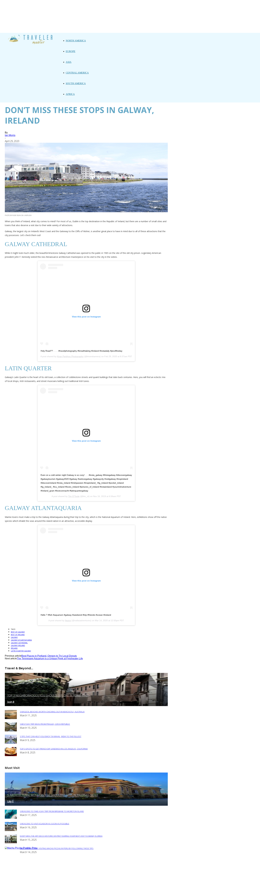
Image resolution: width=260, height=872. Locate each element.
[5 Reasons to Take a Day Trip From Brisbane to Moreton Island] (11, 818)
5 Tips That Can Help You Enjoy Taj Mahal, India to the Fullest (50, 736)
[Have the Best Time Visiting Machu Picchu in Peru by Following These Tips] (21, 848)
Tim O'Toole (73, 496)
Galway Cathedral (19, 643)
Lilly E (10, 801)
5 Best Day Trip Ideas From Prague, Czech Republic (45, 724)
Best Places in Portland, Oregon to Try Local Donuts (49, 656)
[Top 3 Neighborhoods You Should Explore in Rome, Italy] (86, 705)
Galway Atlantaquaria (21, 640)
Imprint (117, 868)
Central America (77, 72)
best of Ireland (18, 634)
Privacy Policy (100, 868)
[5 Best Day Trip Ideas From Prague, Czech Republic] (11, 730)
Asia (68, 62)
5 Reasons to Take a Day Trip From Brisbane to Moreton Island (52, 811)
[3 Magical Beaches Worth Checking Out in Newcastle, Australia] (11, 718)
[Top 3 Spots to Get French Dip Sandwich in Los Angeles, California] (11, 755)
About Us (82, 868)
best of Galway (18, 632)
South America (76, 83)
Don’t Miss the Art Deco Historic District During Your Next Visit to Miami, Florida (61, 836)
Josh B (10, 702)
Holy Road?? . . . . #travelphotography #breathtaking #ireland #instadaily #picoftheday (81, 351)
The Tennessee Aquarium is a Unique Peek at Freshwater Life (50, 658)
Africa (70, 94)
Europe (70, 51)
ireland (14, 648)
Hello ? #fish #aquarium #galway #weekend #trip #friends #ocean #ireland (76, 615)
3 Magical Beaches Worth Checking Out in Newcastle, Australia (52, 711)
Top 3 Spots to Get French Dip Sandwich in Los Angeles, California (54, 748)
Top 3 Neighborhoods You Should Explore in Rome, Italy (48, 695)
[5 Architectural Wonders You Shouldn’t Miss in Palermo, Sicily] (86, 805)
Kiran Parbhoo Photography (70, 356)
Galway (14, 637)
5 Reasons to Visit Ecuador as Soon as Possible (44, 823)
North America (76, 40)
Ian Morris (10, 135)
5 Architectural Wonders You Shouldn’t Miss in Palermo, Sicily (52, 795)
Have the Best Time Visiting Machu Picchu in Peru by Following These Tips (56, 848)
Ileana (68, 620)
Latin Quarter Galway (21, 651)
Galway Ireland (18, 645)
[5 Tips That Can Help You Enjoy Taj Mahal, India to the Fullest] (11, 743)
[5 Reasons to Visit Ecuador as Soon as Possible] (11, 830)
